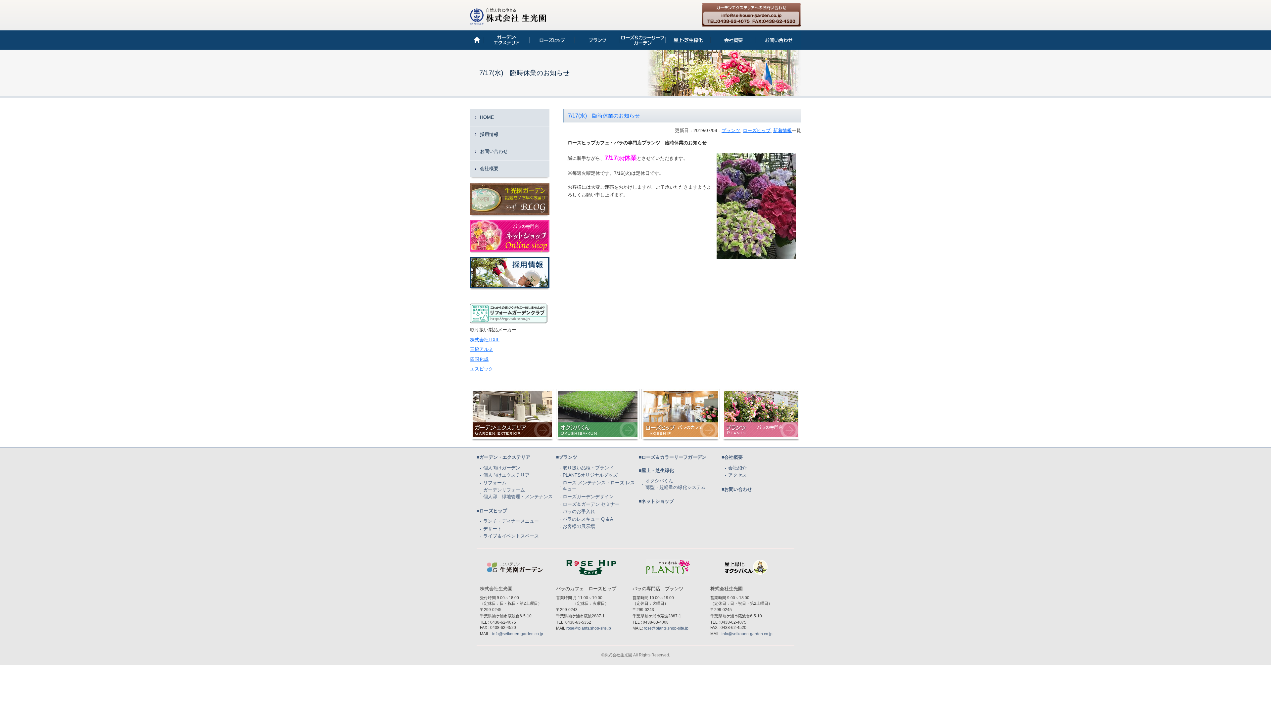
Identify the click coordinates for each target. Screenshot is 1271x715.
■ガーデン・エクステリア (503, 457)
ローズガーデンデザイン (588, 496)
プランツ (731, 130)
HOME (487, 117)
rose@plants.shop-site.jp (588, 628)
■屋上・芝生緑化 (656, 470)
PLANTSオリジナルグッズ (590, 475)
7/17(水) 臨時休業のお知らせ (604, 116)
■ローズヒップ (492, 510)
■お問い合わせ (737, 489)
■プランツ (566, 457)
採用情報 (489, 134)
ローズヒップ (757, 130)
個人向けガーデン (501, 467)
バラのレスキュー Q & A (588, 519)
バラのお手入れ (579, 511)
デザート (492, 528)
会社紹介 (737, 467)
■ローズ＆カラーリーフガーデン (672, 457)
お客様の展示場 (579, 526)
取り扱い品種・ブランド (588, 467)
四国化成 (479, 359)
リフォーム (494, 482)
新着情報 (782, 130)
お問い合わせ (494, 151)
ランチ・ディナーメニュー (511, 521)
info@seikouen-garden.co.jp (517, 634)
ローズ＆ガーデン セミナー (591, 504)
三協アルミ (481, 349)
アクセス (737, 475)
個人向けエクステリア (506, 475)
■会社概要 (732, 457)
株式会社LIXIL (484, 339)
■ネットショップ (656, 501)
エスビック (481, 368)
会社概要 (489, 168)
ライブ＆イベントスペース (511, 536)
